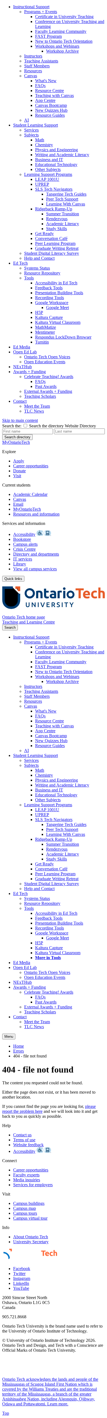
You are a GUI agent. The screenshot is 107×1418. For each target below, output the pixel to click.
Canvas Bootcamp (51, 105)
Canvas (30, 75)
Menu (8, 1036)
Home (18, 1046)
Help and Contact (39, 258)
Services (31, 130)
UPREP (42, 184)
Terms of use (24, 1139)
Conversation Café (51, 238)
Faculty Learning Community (60, 31)
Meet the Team (37, 406)
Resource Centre (49, 90)
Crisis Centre (24, 549)
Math (39, 140)
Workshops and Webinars (57, 46)
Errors (18, 1051)
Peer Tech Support (62, 199)
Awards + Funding (29, 371)
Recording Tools (49, 297)
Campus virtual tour (30, 1218)
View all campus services (35, 569)
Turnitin (42, 342)
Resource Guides (50, 115)
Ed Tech (20, 263)
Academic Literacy (62, 223)
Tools (29, 278)
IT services (22, 559)
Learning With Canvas (65, 204)
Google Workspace (51, 302)
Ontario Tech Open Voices (47, 356)
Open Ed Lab (25, 352)
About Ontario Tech (30, 1236)
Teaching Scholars (40, 396)
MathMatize (45, 327)
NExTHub (22, 366)
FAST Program (48, 36)
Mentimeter (45, 332)
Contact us (22, 1135)
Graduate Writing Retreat (56, 248)
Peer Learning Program (55, 243)
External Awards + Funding (48, 391)
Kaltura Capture (49, 317)
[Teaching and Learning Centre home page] (53, 612)
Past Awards (46, 386)
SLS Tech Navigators (53, 189)
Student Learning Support (35, 125)
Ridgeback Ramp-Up (53, 209)
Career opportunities (30, 466)
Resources (33, 70)
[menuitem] (59, 63)
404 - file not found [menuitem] (30, 1056)
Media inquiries (26, 1179)
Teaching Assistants (41, 61)
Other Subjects (48, 169)
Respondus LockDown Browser (63, 337)
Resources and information (36, 514)
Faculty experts (26, 1175)
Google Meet (57, 307)
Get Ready (44, 233)
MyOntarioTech (27, 509)
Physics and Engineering (56, 149)
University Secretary (31, 1241)
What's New (46, 80)
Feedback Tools (49, 287)
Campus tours (25, 1213)
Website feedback (28, 1144)
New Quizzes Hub (51, 110)
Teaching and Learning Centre (28, 622)
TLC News (34, 411)
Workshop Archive (62, 51)
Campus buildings (28, 1203)
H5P (39, 312)
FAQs (40, 85)
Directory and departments (36, 554)
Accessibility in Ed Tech (56, 283)
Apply (18, 461)
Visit (17, 475)
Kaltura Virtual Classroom (57, 322)
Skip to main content (20, 420)
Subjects (31, 135)
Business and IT (49, 159)
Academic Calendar (30, 494)
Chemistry (44, 144)
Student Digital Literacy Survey (51, 253)
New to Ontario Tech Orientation (63, 41)
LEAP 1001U (47, 179)
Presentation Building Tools (59, 292)
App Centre (45, 100)
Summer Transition (62, 213)
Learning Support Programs (48, 174)
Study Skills (56, 228)
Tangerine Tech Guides (66, 194)
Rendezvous (56, 218)
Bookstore (22, 539)
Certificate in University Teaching (64, 16)
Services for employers (33, 1184)
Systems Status (37, 268)
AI (26, 120)
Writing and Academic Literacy (62, 154)
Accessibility (24, 534)
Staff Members (37, 66)
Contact (20, 401)
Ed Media (21, 347)
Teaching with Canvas (54, 95)
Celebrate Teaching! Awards (48, 376)
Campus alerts (25, 544)
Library (19, 564)
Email (18, 504)
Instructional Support (31, 6)
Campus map (24, 1208)
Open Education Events (44, 361)
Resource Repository (42, 273)
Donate (19, 470)
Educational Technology (56, 164)
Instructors (33, 56)
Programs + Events (40, 11)
